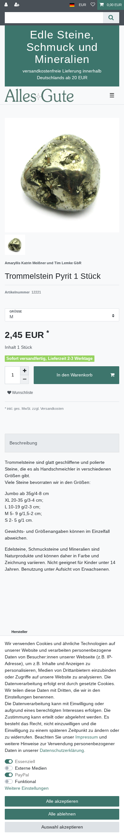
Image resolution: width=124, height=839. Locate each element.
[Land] (72, 5)
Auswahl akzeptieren (62, 826)
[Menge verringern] (24, 379)
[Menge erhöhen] (24, 370)
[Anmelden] (6, 5)
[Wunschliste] (92, 5)
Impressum (86, 736)
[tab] (62, 443)
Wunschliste (22, 392)
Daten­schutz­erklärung (62, 750)
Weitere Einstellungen (27, 788)
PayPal (22, 774)
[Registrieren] (17, 5)
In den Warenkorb (75, 374)
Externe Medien (31, 768)
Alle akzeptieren (62, 801)
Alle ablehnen (62, 813)
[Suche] (111, 17)
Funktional (25, 781)
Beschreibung (23, 442)
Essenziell (25, 761)
